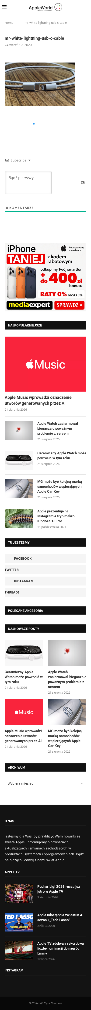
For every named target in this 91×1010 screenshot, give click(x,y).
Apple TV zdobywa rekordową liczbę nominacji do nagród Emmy (60, 948)
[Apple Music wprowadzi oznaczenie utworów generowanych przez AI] (45, 364)
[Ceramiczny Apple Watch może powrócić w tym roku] (19, 460)
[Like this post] (37, 124)
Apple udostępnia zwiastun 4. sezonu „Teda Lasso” (60, 917)
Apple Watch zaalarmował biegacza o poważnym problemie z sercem (57, 428)
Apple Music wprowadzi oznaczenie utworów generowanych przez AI (38, 400)
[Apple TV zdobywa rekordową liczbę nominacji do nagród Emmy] (19, 950)
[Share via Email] (55, 124)
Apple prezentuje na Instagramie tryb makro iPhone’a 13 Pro (55, 516)
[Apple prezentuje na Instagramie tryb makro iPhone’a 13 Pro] (19, 518)
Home (9, 22)
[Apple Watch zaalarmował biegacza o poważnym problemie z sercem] (19, 430)
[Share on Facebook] (42, 124)
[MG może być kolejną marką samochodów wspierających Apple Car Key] (19, 488)
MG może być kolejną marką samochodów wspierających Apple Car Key (59, 486)
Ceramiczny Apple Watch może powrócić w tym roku (61, 455)
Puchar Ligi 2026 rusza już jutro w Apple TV (58, 889)
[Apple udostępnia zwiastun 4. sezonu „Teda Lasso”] (19, 922)
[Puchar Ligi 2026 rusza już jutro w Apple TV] (19, 893)
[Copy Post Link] (48, 124)
